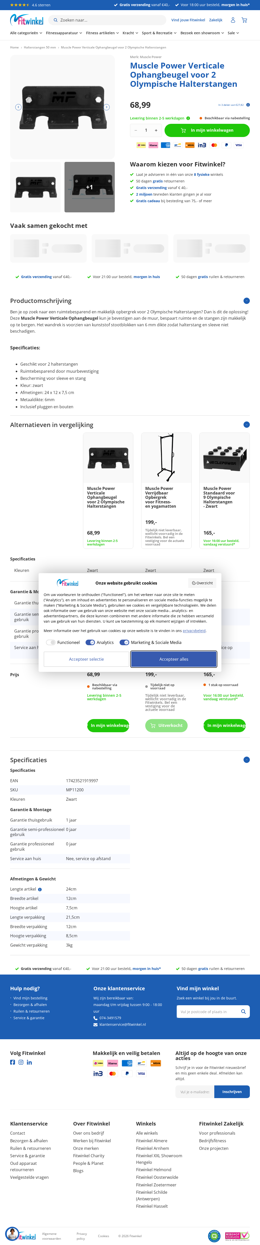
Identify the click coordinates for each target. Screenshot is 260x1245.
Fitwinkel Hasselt (152, 1206)
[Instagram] (21, 1062)
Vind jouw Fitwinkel (188, 20)
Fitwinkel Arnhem (152, 1148)
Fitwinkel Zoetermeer (156, 1185)
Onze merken (86, 1148)
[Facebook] (12, 1062)
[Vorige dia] (18, 107)
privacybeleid (194, 630)
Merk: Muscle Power (146, 57)
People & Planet (88, 1163)
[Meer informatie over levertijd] (188, 118)
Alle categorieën (24, 32)
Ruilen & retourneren (31, 1011)
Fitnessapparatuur (62, 32)
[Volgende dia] (106, 107)
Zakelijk (215, 20)
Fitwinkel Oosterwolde (157, 1177)
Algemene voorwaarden (51, 1236)
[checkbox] (62, 642)
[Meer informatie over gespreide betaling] (248, 105)
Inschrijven (232, 1091)
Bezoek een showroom (200, 32)
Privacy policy (82, 1236)
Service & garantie (28, 1017)
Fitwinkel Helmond (153, 1169)
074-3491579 (110, 1017)
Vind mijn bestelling (30, 998)
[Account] (233, 20)
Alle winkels (147, 1133)
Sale (231, 32)
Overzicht (205, 583)
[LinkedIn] (29, 1062)
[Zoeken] (243, 1011)
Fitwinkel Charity (88, 1155)
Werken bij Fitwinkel (92, 1141)
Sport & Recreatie (157, 32)
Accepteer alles (173, 659)
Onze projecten (214, 1148)
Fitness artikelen (100, 32)
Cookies (103, 1236)
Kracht (128, 32)
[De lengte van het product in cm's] (40, 889)
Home (14, 47)
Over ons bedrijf (88, 1133)
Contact (17, 1133)
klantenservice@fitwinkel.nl (123, 1024)
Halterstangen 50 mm (40, 47)
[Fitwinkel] (23, 1236)
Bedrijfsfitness (212, 1141)
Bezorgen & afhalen (30, 1004)
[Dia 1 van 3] (35, 187)
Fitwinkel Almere (151, 1141)
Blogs (78, 1170)
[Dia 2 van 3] (89, 187)
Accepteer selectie (86, 659)
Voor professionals (217, 1133)
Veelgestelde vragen (29, 1177)
